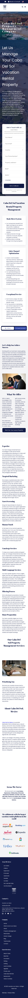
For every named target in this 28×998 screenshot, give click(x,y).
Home (3, 35)
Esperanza (7, 793)
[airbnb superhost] (8, 824)
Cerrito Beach (17, 798)
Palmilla (11, 794)
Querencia (6, 794)
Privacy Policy (11, 992)
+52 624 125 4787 (6, 905)
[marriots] (8, 831)
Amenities (8, 180)
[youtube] (8, 913)
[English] (22, 1)
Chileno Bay (14, 793)
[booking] (20, 824)
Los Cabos (20, 791)
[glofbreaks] (14, 851)
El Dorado (21, 793)
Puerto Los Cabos (13, 796)
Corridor (17, 794)
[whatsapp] (10, 913)
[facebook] (5, 913)
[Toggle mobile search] (22, 7)
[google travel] (20, 837)
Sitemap (4, 992)
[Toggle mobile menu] (25, 7)
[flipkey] (20, 844)
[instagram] (2, 913)
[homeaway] (8, 837)
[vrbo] (8, 844)
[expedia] (20, 831)
